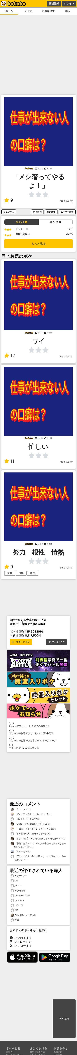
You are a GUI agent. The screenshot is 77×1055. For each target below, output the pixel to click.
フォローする (21, 941)
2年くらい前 (66, 201)
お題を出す (48, 10)
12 (12, 355)
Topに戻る (64, 1018)
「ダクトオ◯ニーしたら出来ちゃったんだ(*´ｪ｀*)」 (40, 838)
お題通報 (51, 212)
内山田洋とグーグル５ (25, 915)
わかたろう (20, 890)
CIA (16, 880)
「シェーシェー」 (23, 809)
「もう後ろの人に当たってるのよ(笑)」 (33, 833)
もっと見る (38, 243)
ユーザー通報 (67, 212)
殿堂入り (10, 1051)
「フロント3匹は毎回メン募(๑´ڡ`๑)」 (33, 823)
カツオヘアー (21, 875)
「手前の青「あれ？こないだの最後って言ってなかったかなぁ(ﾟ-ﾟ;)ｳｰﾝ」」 (40, 845)
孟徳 (17, 920)
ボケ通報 (37, 212)
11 (12, 461)
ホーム (9, 10)
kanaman (19, 900)
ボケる (28, 10)
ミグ (70, 228)
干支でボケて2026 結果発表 (24, 746)
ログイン (69, 3)
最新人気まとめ (37, 1051)
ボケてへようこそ (56, 642)
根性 (32, 573)
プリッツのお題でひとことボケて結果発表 (31, 732)
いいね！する (22, 938)
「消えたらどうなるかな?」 (27, 819)
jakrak (18, 885)
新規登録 (54, 3)
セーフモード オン (21, 642)
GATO (69, 234)
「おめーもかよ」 (23, 851)
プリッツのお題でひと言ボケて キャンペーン (32, 739)
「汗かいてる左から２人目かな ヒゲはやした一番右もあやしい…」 (40, 858)
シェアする (8, 212)
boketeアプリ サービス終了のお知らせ (29, 724)
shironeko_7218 (22, 895)
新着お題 (58, 1051)
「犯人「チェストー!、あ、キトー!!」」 (33, 814)
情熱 (21, 573)
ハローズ (19, 905)
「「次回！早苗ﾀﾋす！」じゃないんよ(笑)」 (35, 828)
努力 (9, 573)
